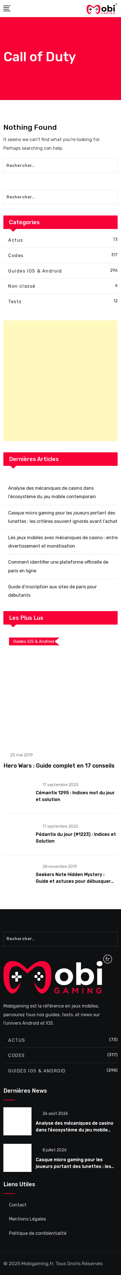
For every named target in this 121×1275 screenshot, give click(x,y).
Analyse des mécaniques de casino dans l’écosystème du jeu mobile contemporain (52, 492)
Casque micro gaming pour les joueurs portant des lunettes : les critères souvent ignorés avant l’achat (62, 517)
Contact (17, 1205)
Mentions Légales (27, 1219)
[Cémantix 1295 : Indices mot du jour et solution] (17, 792)
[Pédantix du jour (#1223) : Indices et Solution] (17, 834)
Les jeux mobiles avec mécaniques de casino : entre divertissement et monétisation (63, 542)
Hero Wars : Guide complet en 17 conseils (59, 765)
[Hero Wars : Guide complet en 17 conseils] (60, 689)
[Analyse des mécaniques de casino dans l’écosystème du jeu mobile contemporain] (17, 1121)
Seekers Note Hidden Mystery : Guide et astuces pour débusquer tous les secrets (73, 881)
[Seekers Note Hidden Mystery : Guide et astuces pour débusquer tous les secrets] (17, 874)
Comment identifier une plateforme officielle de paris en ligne (58, 566)
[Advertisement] (60, 380)
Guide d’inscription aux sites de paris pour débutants (52, 591)
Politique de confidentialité (37, 1233)
